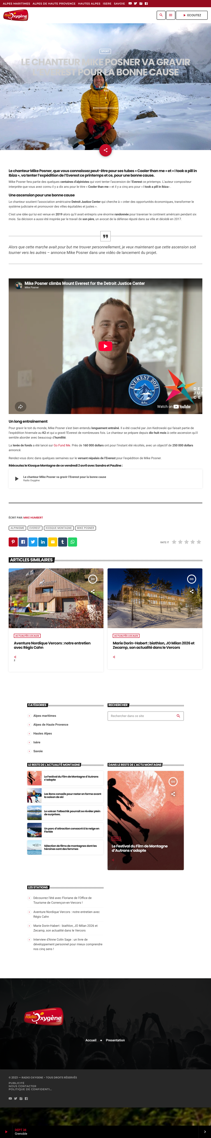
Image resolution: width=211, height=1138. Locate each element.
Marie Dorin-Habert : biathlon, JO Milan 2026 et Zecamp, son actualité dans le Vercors (153, 645)
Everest (35, 528)
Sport (105, 51)
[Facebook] (146, 3)
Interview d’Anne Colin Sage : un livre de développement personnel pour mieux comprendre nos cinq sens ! (67, 944)
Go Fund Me (62, 445)
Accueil (91, 1040)
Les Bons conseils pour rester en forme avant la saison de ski (72, 795)
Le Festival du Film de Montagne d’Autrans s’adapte (71, 778)
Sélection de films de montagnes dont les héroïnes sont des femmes (70, 847)
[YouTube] (130, 3)
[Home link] (16, 15)
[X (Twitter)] (135, 3)
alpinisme (17, 528)
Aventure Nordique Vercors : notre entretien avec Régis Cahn (52, 645)
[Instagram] (141, 3)
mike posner (85, 528)
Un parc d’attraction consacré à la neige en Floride (71, 830)
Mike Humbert (33, 518)
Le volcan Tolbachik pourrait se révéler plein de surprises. (72, 813)
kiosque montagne (59, 528)
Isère (116, 838)
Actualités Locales (27, 635)
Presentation (115, 1040)
